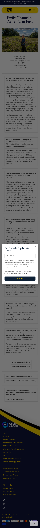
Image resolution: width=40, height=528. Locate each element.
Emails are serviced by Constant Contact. (19, 273)
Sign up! (20, 278)
